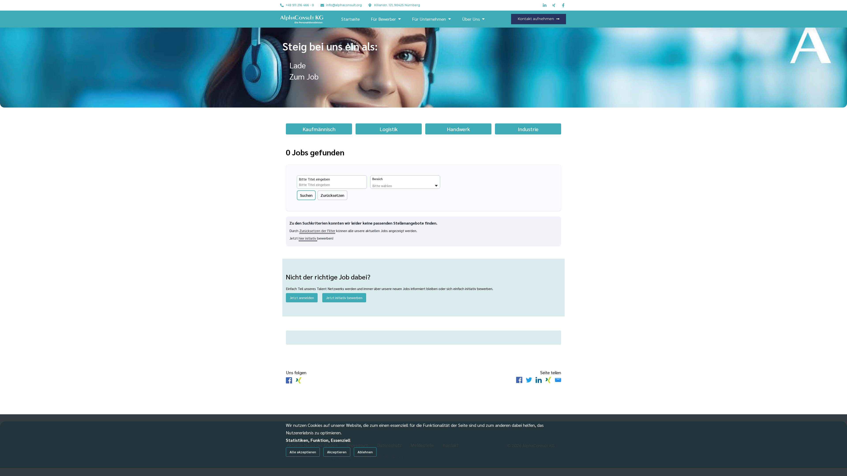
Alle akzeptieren (303, 452)
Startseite (350, 19)
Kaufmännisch (319, 128)
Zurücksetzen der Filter (317, 230)
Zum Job (304, 76)
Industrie (528, 128)
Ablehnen (365, 452)
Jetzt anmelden (302, 297)
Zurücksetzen (332, 195)
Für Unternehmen (429, 19)
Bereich (377, 179)
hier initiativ (308, 238)
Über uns (471, 19)
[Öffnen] (436, 186)
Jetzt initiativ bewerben (344, 297)
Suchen (306, 195)
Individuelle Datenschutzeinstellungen (308, 465)
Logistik (389, 128)
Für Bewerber (383, 19)
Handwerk (458, 128)
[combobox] (332, 184)
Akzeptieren (337, 452)
